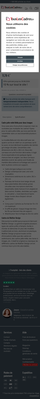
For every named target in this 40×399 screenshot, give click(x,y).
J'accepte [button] (20, 57)
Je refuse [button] (20, 61)
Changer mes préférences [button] (20, 65)
